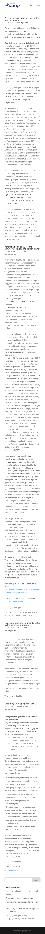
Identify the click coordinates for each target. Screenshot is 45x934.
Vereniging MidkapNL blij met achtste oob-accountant (22, 19)
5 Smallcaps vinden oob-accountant (18, 898)
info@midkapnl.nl (16, 601)
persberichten (22, 251)
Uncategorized (22, 22)
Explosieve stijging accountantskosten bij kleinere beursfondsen (22, 624)
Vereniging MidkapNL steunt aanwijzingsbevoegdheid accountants (22, 247)
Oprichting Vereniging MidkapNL (20, 703)
